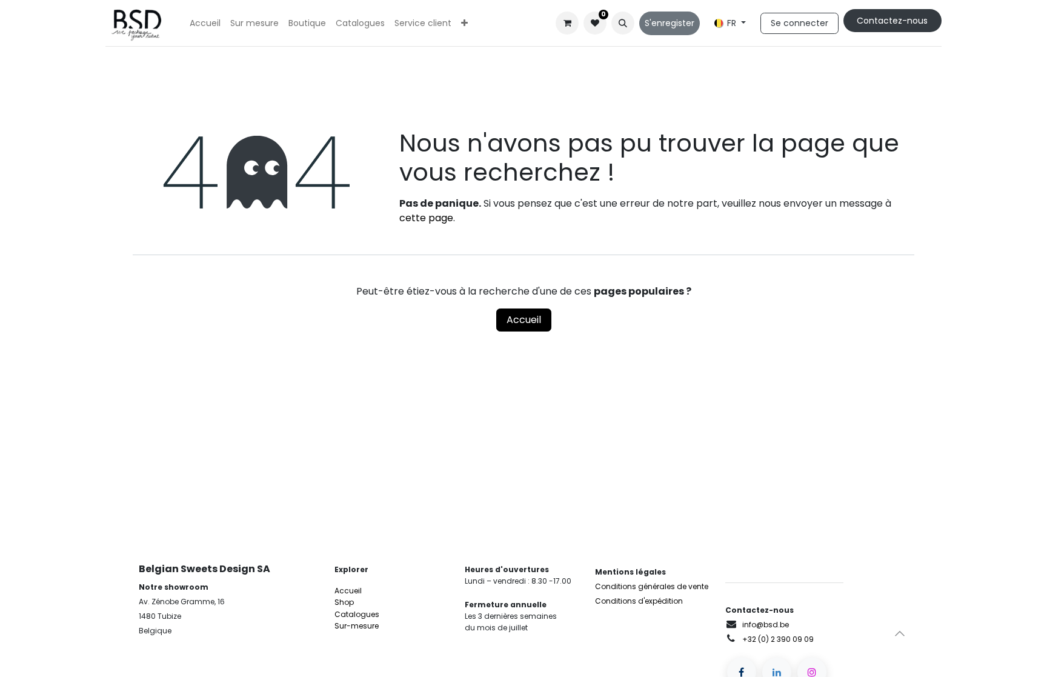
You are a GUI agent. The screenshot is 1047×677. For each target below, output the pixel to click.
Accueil (524, 320)
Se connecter (799, 23)
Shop (344, 602)
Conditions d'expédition (639, 601)
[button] (622, 23)
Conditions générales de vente (651, 586)
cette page (426, 218)
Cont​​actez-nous (892, 21)
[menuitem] (205, 23)
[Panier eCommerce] (567, 23)
